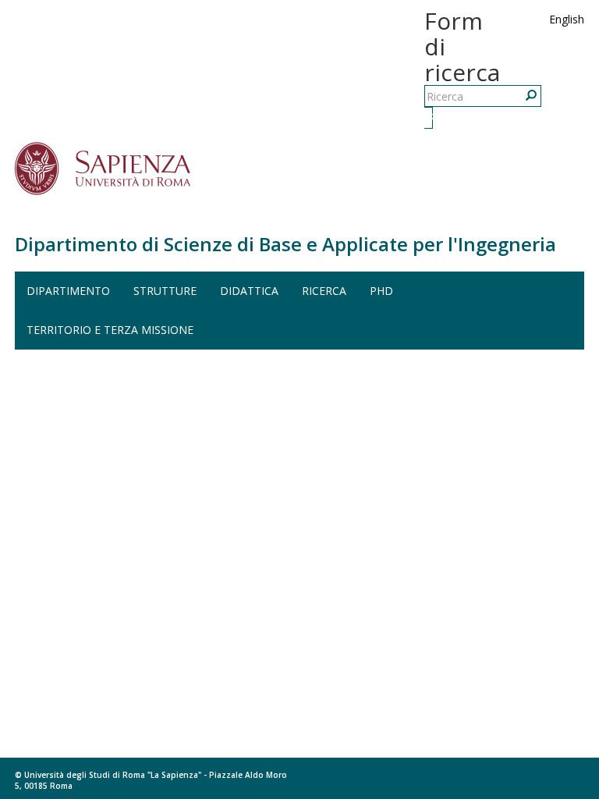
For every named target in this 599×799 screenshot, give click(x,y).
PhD (381, 290)
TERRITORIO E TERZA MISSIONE (110, 329)
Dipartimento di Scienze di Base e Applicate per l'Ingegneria (285, 244)
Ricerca (430, 117)
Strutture (165, 290)
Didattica (249, 290)
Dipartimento (68, 290)
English (566, 19)
